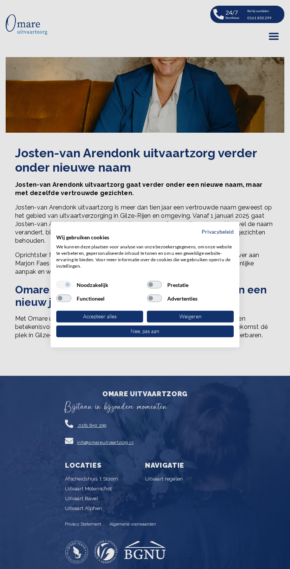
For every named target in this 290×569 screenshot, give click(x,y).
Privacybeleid (218, 231)
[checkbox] (63, 284)
